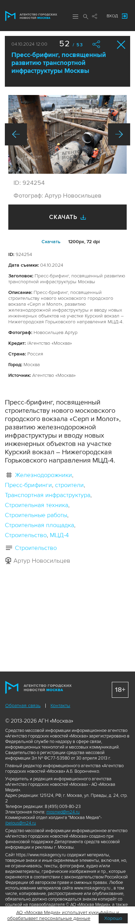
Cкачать (51, 242)
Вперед (119, 134)
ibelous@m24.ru (20, 823)
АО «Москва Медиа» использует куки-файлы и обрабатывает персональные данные (63, 915)
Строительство (26, 535)
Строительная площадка (39, 525)
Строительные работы (36, 515)
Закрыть (121, 44)
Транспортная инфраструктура (47, 495)
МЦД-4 (59, 535)
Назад (16, 134)
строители (69, 485)
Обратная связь (22, 705)
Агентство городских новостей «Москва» (31, 16)
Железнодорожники (43, 475)
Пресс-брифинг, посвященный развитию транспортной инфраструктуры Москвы (58, 63)
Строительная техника (36, 505)
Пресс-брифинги (28, 485)
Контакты (60, 705)
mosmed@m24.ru (63, 812)
